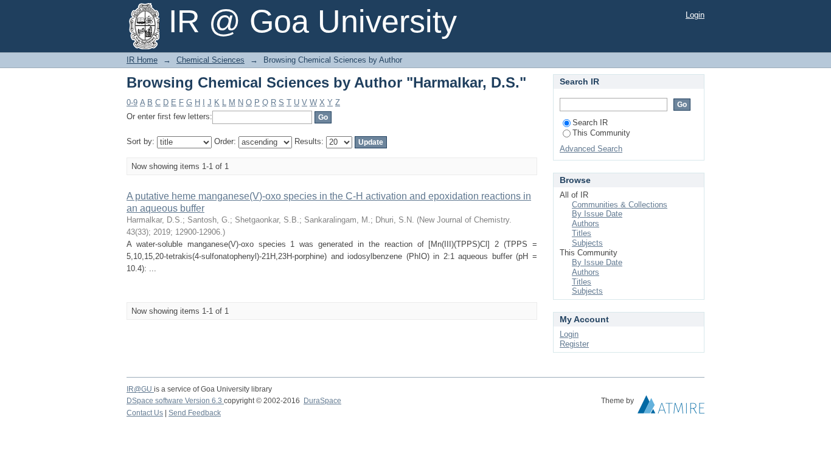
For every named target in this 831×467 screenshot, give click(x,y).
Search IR (590, 122)
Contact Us (145, 413)
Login (695, 14)
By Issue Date (597, 213)
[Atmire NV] (671, 407)
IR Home (142, 59)
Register (574, 343)
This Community (601, 132)
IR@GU (140, 389)
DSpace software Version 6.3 (175, 400)
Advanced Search (591, 148)
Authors (585, 223)
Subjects (587, 242)
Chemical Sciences (210, 59)
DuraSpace (322, 400)
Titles (581, 233)
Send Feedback (195, 413)
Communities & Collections (619, 204)
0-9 (132, 102)
